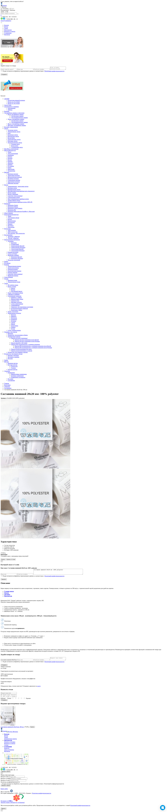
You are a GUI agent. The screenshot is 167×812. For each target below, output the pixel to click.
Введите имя (4, 776)
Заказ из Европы (9, 749)
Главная (6, 383)
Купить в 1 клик (11, 559)
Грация (4, 5)
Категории (7, 385)
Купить (3, 559)
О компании (7, 33)
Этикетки (7, 386)
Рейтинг (3, 698)
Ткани (6, 28)
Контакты (7, 34)
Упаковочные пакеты (10, 739)
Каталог (6, 25)
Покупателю (8, 30)
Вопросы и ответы (9, 31)
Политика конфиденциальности (10, 782)
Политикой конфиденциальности (54, 71)
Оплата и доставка (9, 742)
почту (39, 686)
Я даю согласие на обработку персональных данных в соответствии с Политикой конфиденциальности (33, 784)
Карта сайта (4, 788)
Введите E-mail (5, 780)
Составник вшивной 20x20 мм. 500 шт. (12, 727)
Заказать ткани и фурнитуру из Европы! (13, 802)
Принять (3, 808)
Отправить (4, 700)
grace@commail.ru (6, 20)
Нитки (6, 26)
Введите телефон (6, 778)
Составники (7, 388)
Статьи (6, 745)
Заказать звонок (5, 771)
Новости (6, 748)
